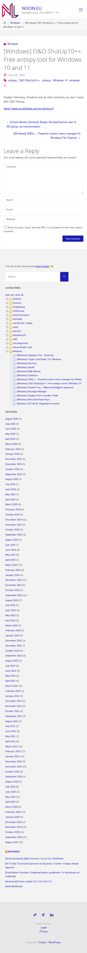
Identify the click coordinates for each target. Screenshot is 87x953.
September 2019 (13, 837)
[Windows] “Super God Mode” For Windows (39, 359)
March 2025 (11, 504)
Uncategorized (20, 343)
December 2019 (13, 822)
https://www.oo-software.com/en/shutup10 (29, 108)
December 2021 (13, 701)
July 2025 (10, 484)
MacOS (17, 331)
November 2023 (13, 585)
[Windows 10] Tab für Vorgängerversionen (38, 403)
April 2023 (10, 620)
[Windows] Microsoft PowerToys (33, 399)
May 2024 (10, 554)
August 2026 (11, 419)
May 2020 (10, 797)
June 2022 (10, 671)
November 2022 (13, 645)
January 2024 (12, 575)
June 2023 (10, 610)
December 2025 (13, 459)
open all (9, 295)
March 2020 (11, 807)
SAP (15, 339)
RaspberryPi (19, 335)
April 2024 (10, 560)
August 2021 (11, 721)
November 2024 (13, 524)
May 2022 (10, 675)
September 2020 (13, 776)
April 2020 (10, 801)
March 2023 (11, 625)
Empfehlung (19, 307)
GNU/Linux (18, 311)
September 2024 (13, 534)
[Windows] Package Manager (32, 391)
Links (15, 327)
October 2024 (12, 529)
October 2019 (12, 832)
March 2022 (11, 686)
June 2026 (10, 428)
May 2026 (10, 434)
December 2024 (13, 519)
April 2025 (10, 499)
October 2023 (12, 590)
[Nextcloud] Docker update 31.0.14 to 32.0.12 (28, 881)
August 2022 (11, 660)
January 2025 (12, 514)
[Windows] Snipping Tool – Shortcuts (35, 355)
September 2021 (13, 716)
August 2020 (11, 781)
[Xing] (43, 914)
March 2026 (11, 444)
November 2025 (13, 464)
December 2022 (13, 640)
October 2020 (12, 771)
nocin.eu (14, 851)
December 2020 (13, 761)
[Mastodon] (34, 914)
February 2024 (12, 570)
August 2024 (11, 539)
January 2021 (12, 756)
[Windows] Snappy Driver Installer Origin (37, 395)
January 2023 (12, 635)
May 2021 (10, 736)
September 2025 (13, 474)
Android (17, 299)
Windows (15, 22)
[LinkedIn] (52, 914)
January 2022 (12, 696)
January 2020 (12, 817)
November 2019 (13, 827)
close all (19, 295)
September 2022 (13, 655)
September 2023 (13, 595)
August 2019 (11, 842)
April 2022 (10, 681)
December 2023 (13, 580)
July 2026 (10, 424)
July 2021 (10, 726)
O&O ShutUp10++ (29, 80)
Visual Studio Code (22, 347)
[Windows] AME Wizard (28, 371)
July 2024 (10, 545)
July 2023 (10, 605)
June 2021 (10, 731)
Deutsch (17, 303)
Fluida (42, 942)
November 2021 (13, 706)
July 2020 (10, 786)
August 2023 (11, 600)
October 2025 (12, 469)
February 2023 (12, 630)
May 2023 (10, 615)
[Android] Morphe (14, 886)
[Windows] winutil (25, 367)
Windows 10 (60, 80)
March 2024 (11, 565)
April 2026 (10, 439)
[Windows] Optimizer (27, 375)
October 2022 (12, 650)
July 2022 (10, 665)
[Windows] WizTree (27, 363)
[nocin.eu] (10, 10)
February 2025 (12, 509)
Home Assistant (21, 315)
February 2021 (12, 751)
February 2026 (12, 449)
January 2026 (12, 454)
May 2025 (10, 494)
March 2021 (11, 746)
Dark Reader (42, 266)
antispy (12, 80)
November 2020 (13, 766)
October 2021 (12, 711)
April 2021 (10, 741)
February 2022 (12, 691)
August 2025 (11, 479)
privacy (46, 80)
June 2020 (10, 792)
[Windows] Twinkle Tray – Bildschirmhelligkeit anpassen (45, 387)
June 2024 (10, 550)
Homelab (17, 319)
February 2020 (12, 812)
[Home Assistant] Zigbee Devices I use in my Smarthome (34, 858)
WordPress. (55, 942)
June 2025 (10, 489)
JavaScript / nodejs (23, 323)
